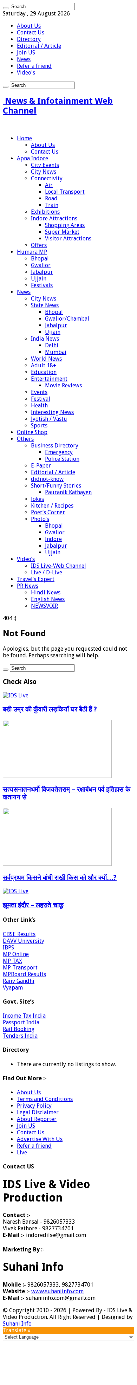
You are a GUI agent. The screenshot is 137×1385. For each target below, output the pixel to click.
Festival (40, 398)
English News (48, 599)
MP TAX (12, 961)
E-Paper (41, 465)
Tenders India (20, 1035)
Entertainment (49, 378)
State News (45, 305)
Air (49, 185)
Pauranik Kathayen (68, 492)
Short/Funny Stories (56, 485)
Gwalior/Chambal (67, 318)
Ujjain (38, 278)
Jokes (37, 499)
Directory (29, 39)
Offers (39, 245)
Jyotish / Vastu (49, 419)
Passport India (21, 1022)
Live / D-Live (46, 572)
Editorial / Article (39, 46)
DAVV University (23, 941)
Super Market (62, 231)
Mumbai (55, 352)
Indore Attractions (54, 218)
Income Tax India (24, 1015)
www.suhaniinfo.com (57, 1291)
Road (51, 198)
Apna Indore (32, 158)
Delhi (51, 345)
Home (24, 138)
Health (39, 405)
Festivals (42, 285)
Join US (26, 52)
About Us (29, 25)
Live (22, 1152)
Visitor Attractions (68, 238)
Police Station (62, 459)
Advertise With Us (40, 1139)
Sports (39, 425)
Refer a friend (34, 66)
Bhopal (40, 258)
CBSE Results (19, 934)
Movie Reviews (63, 385)
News (24, 59)
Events (39, 392)
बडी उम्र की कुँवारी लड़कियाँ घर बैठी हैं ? (50, 709)
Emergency (59, 452)
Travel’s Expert (35, 579)
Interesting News (52, 412)
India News (45, 338)
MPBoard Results (24, 974)
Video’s (26, 559)
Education (44, 372)
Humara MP (32, 252)
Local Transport (65, 191)
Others (25, 439)
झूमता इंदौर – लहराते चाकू (33, 905)
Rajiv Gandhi (18, 981)
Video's (26, 72)
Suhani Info (17, 1323)
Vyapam (13, 987)
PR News (27, 585)
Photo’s (40, 519)
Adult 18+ (43, 365)
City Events (45, 165)
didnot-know (47, 479)
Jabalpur (42, 272)
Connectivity (47, 178)
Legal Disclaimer (38, 1112)
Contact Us (30, 32)
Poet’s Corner (48, 512)
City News (43, 171)
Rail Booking (18, 1029)
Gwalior (41, 265)
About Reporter (37, 1119)
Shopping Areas (65, 225)
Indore (53, 539)
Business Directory (54, 445)
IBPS (8, 947)
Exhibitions (45, 211)
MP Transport (20, 967)
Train (51, 205)
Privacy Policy (34, 1105)
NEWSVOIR (44, 606)
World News (46, 358)
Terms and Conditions (45, 1099)
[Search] (5, 8)
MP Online (16, 954)
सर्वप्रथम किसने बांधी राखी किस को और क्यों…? (60, 877)
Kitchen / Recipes (52, 505)
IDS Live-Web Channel (58, 565)
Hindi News (45, 592)
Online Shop (32, 432)
